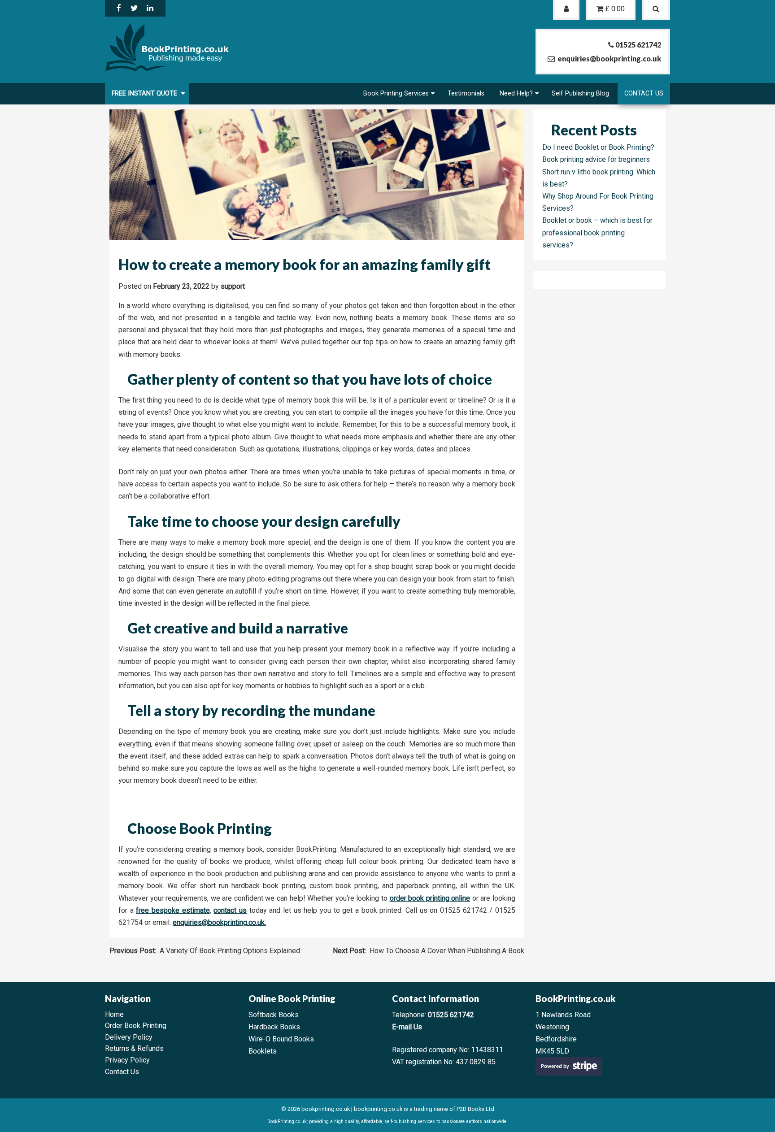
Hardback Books (274, 1027)
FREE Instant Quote (145, 93)
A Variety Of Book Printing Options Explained (230, 950)
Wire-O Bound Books (281, 1039)
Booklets (262, 1051)
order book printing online (430, 898)
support (233, 286)
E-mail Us (407, 1027)
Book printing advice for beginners (596, 159)
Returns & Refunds (134, 1048)
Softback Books (273, 1015)
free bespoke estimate (172, 910)
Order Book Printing (135, 1025)
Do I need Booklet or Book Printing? (598, 147)
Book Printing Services (396, 93)
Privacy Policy (127, 1060)
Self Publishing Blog (580, 93)
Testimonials (466, 93)
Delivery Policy (128, 1037)
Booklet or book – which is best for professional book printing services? (597, 232)
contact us (230, 910)
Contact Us (643, 93)
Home (114, 1014)
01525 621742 (451, 1015)
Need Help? (516, 93)
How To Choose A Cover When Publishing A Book (447, 950)
